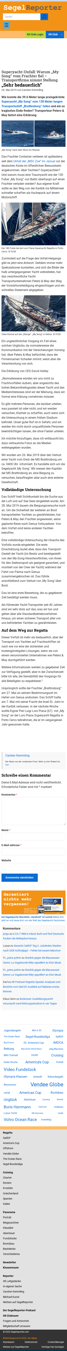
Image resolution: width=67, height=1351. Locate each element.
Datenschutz (31, 1342)
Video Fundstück (20, 1069)
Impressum (8, 1342)
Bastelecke (9, 1248)
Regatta (7, 1132)
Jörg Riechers (56, 1049)
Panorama (9, 1212)
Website (6, 860)
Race (18, 1158)
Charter (7, 1177)
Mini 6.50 (36, 1030)
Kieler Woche (11, 1062)
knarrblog (46, 1119)
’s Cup (15, 1143)
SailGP (59, 1036)
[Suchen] (44, 16)
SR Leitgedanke (12, 1281)
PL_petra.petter (12, 957)
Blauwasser (10, 1084)
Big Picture (9, 1042)
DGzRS (34, 1055)
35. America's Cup (33, 1042)
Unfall (7, 1092)
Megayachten (11, 1222)
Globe (15, 1153)
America (7, 1143)
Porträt (59, 1062)
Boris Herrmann (17, 1107)
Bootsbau (57, 1092)
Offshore (8, 1148)
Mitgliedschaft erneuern (16, 1326)
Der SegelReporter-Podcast (19, 1310)
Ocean (11, 1158)
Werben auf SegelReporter (18, 1302)
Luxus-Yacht (10, 1113)
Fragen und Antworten (16, 1320)
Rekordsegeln (55, 1076)
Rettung (9, 1049)
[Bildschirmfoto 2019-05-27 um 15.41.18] (33, 146)
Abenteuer (30, 1099)
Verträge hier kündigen (52, 1347)
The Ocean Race (12, 1036)
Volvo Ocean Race (20, 1119)
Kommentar (9, 794)
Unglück (10, 1099)
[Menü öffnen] (6, 25)
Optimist (43, 1107)
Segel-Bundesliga (37, 1036)
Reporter (8, 1275)
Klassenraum (11, 1267)
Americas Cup (30, 1093)
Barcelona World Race (31, 1049)
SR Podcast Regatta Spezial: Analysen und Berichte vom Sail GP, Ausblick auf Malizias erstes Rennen (31, 986)
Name (5, 830)
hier (7, 764)
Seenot (60, 1099)
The (5, 1158)
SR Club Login (35, 34)
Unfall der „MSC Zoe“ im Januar (34, 161)
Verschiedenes (11, 1254)
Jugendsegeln (12, 1030)
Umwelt (37, 1076)
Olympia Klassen (15, 1076)
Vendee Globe (47, 1084)
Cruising (57, 1055)
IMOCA (58, 1042)
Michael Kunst (11, 1296)
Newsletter (9, 1262)
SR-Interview (37, 1113)
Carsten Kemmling (17, 755)
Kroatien (8, 1188)
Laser (60, 1113)
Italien (6, 1203)
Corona (46, 1099)
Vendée (7, 1153)
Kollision (58, 1107)
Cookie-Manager (56, 1342)
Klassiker (8, 1227)
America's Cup (37, 1062)
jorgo (6, 933)
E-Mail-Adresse (11, 845)
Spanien (7, 1198)
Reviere (7, 1182)
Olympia (57, 1030)
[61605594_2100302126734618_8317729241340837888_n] (33, 330)
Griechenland (10, 1193)
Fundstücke (10, 1238)
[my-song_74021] (33, 244)
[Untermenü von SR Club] (62, 34)
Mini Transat (11, 1055)
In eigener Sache (12, 1286)
